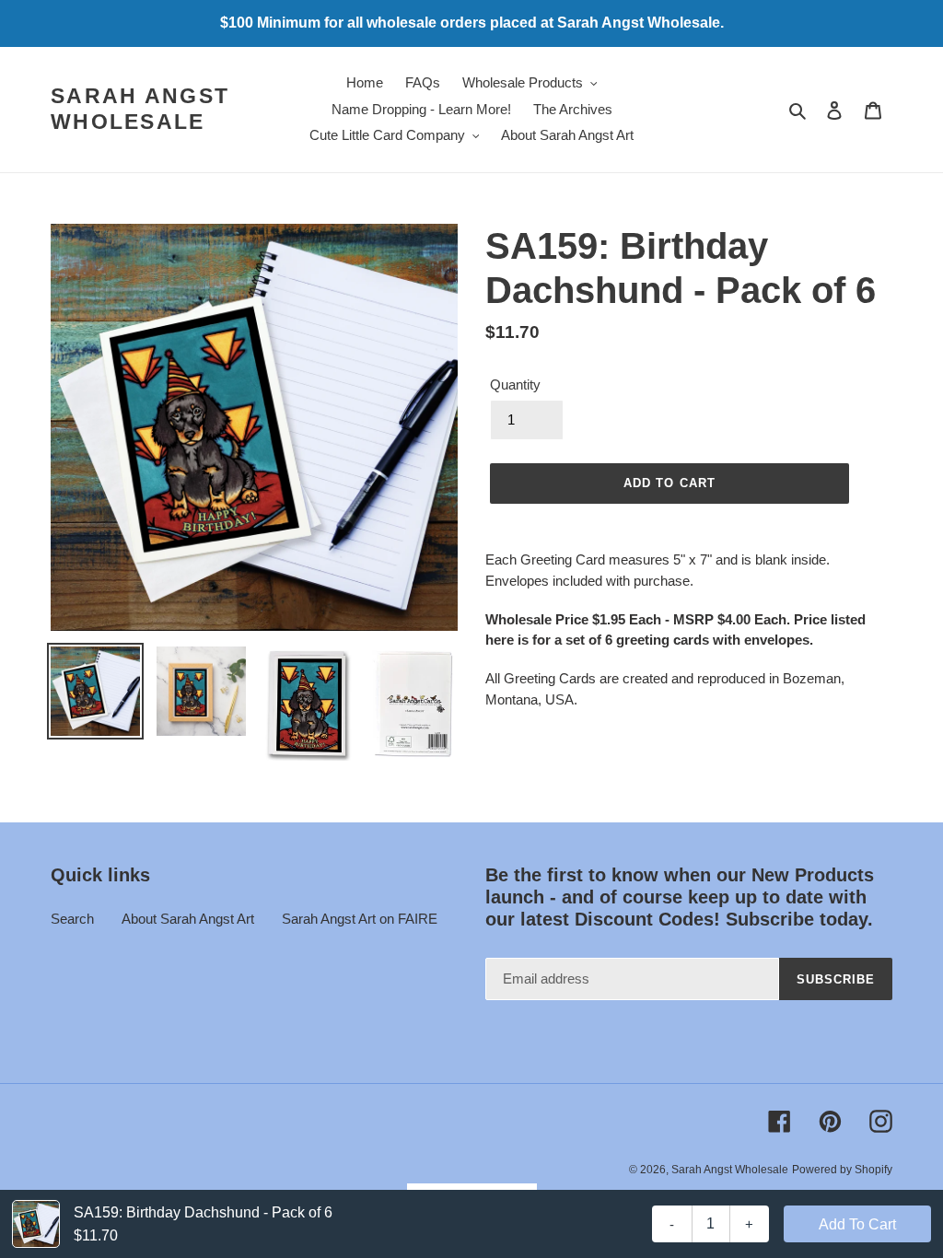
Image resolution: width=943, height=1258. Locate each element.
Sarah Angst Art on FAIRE (359, 918)
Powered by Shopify (842, 1169)
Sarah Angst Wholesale (140, 109)
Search (72, 918)
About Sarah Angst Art (188, 918)
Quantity (515, 384)
